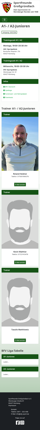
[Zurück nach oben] (36, 426)
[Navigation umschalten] (4, 19)
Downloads (9, 97)
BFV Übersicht (10, 87)
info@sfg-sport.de (22, 414)
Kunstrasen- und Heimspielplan (16, 94)
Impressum (12, 405)
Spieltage (8, 90)
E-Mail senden (20, 184)
